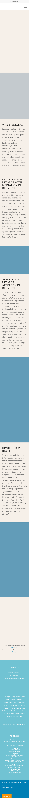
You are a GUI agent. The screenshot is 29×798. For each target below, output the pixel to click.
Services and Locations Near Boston (13, 724)
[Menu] (24, 6)
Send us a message (14, 672)
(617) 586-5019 (14, 1)
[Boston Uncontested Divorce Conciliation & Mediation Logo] (12, 6)
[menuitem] (24, 6)
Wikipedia (14, 648)
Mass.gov (14, 652)
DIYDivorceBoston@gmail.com (14, 678)
